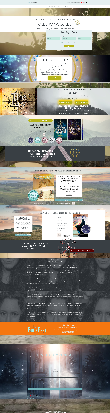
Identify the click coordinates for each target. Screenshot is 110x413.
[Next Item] (80, 129)
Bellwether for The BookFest (68, 327)
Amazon (23, 231)
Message (55, 378)
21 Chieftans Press (39, 134)
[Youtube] (81, 2)
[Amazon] (84, 2)
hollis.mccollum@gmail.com (33, 396)
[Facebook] (86, 2)
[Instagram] (83, 2)
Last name (64, 36)
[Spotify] (28, 395)
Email (79, 36)
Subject (55, 374)
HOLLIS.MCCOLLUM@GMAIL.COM (73, 2)
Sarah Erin (32, 316)
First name (49, 36)
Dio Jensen (42, 203)
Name (55, 364)
